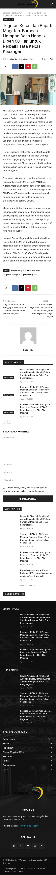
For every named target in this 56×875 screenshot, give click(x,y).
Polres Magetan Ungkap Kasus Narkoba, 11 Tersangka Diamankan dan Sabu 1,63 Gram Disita (36, 573)
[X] (21, 66)
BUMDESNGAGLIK (34, 270)
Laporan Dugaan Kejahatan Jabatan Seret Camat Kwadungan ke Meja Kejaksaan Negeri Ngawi (41, 310)
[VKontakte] (42, 846)
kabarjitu (13, 59)
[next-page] (9, 422)
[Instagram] (35, 846)
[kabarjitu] (5, 59)
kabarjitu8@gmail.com (27, 825)
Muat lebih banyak (27, 585)
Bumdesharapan (17, 270)
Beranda (6, 13)
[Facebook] (15, 66)
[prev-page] (4, 422)
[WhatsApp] (34, 66)
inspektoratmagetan (12, 274)
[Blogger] (14, 846)
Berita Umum (17, 13)
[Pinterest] (28, 66)
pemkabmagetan (30, 274)
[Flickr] (28, 846)
